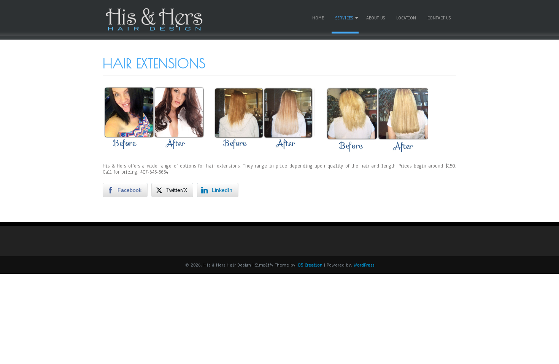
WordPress (364, 265)
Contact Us (439, 18)
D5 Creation (310, 265)
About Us (375, 18)
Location (406, 18)
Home (318, 18)
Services (344, 18)
